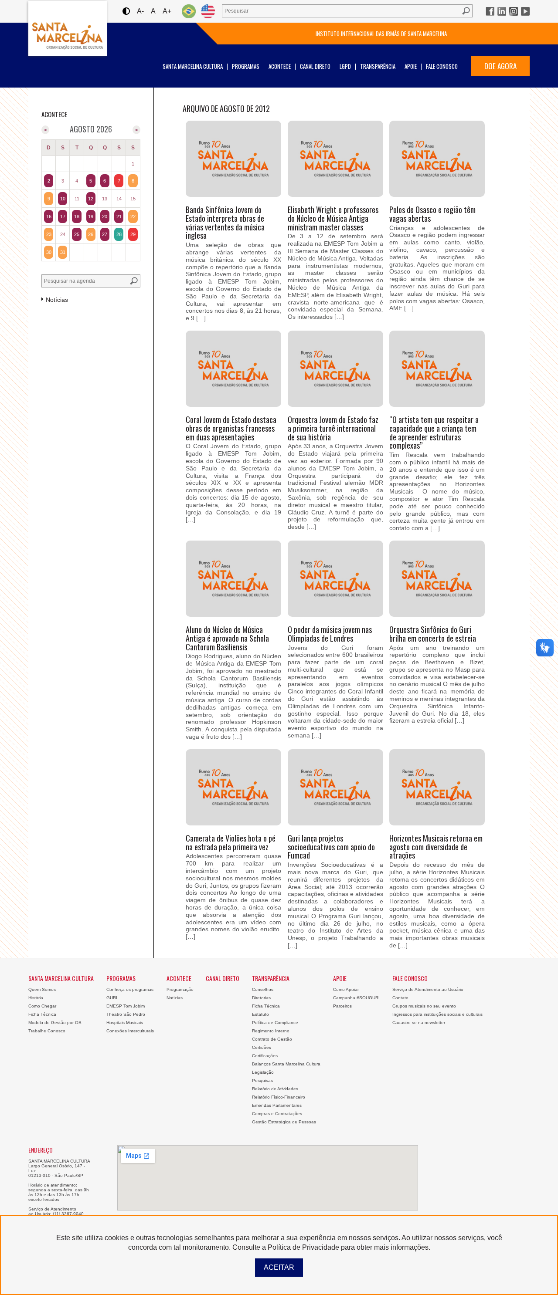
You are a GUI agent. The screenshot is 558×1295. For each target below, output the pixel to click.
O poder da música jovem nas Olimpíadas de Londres (330, 634)
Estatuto (260, 1014)
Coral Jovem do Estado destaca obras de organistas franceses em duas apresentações (231, 428)
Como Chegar (42, 1006)
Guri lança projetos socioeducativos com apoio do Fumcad (331, 846)
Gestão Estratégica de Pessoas (284, 1121)
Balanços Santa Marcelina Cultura (286, 1064)
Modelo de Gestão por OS (55, 1022)
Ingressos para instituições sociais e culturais (437, 1014)
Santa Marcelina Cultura (67, 28)
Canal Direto (315, 66)
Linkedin (501, 11)
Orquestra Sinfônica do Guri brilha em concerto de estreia (432, 634)
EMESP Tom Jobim (125, 1006)
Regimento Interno (270, 1030)
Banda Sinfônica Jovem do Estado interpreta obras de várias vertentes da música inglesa (225, 222)
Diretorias (261, 997)
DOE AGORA (500, 66)
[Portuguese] (189, 11)
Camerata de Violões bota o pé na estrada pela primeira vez (231, 842)
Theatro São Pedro (125, 1014)
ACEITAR (279, 1267)
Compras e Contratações (277, 1113)
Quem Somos (42, 989)
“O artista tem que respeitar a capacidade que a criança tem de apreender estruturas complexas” (434, 432)
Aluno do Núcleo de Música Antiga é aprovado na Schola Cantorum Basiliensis (227, 638)
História (35, 997)
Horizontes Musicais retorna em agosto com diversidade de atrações (436, 846)
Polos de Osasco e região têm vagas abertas (432, 214)
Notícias (175, 997)
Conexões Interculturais (130, 1030)
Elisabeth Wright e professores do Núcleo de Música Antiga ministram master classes (333, 218)
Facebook (490, 11)
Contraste (126, 11)
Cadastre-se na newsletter (418, 1022)
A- (140, 11)
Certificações (265, 1055)
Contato (400, 997)
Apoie (411, 66)
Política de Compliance (275, 1022)
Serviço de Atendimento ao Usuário (427, 989)
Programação (180, 989)
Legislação (263, 1072)
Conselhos (262, 989)
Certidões (261, 1047)
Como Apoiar (346, 989)
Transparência (377, 66)
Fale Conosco (442, 66)
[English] (208, 11)
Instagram (513, 11)
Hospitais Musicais (124, 1022)
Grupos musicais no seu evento (424, 1006)
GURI (111, 997)
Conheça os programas (129, 989)
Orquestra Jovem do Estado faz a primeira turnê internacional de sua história (333, 428)
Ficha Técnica (42, 1014)
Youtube (525, 11)
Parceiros (342, 1006)
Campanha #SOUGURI (356, 997)
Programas (245, 66)
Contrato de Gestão (272, 1039)
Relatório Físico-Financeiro (278, 1097)
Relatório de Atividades (275, 1088)
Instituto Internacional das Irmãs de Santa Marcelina (381, 33)
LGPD (345, 66)
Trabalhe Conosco (46, 1030)
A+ (167, 11)
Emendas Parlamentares (277, 1105)
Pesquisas (262, 1080)
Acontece (280, 66)
